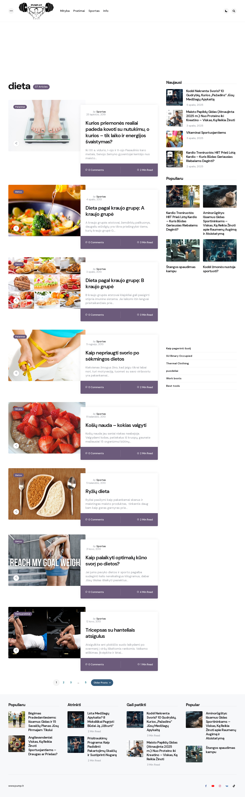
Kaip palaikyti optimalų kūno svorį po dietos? (116, 560)
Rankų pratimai (22, 614)
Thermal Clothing (177, 363)
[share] (16, 143)
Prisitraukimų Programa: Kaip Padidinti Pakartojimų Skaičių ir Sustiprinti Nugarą (102, 746)
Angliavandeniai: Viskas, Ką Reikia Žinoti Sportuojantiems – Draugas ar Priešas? (42, 745)
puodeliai (172, 371)
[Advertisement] (122, 47)
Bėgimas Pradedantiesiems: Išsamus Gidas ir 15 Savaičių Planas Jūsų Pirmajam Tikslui (43, 721)
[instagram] (220, 786)
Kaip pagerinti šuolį (178, 348)
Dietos (18, 191)
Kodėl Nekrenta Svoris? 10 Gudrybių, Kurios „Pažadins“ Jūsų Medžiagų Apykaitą (210, 95)
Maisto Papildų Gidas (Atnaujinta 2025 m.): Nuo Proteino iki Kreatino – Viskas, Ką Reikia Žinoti (210, 116)
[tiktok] (234, 786)
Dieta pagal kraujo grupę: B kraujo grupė (115, 283)
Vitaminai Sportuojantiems (206, 133)
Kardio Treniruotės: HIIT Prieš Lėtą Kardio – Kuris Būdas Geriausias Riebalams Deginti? (210, 157)
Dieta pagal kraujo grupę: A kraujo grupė (115, 211)
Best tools (173, 386)
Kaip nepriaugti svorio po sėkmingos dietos (112, 356)
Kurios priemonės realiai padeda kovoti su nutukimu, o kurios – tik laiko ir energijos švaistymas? (117, 132)
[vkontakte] (227, 786)
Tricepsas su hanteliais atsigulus (110, 633)
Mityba (18, 409)
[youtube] (213, 786)
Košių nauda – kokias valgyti (116, 425)
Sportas (101, 111)
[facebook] (206, 786)
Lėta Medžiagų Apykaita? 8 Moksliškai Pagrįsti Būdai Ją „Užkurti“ (101, 719)
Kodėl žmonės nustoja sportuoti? (219, 269)
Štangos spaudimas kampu (180, 269)
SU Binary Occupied (179, 356)
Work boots (174, 378)
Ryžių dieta (97, 491)
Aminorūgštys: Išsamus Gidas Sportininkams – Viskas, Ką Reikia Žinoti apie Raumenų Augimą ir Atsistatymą (219, 223)
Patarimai (20, 107)
